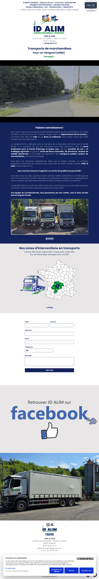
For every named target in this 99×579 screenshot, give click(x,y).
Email (27, 339)
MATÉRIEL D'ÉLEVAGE (61, 5)
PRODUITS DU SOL (46, 3)
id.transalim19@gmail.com (50, 548)
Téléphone (29, 347)
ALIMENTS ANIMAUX (30, 3)
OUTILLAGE (59, 3)
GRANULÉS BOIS (55, 7)
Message (28, 355)
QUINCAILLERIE (70, 3)
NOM (27, 322)
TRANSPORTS (68, 7)
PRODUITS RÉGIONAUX (34, 7)
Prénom (53, 322)
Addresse (28, 330)
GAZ (46, 7)
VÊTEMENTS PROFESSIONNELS (41, 5)
